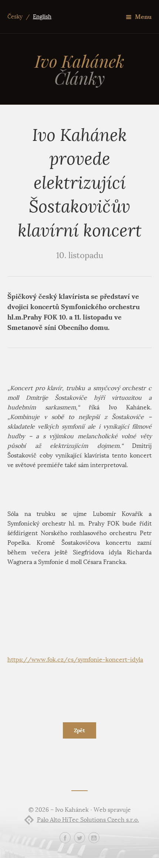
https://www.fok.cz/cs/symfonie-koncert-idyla (75, 659)
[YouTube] (93, 837)
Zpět (79, 730)
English (42, 16)
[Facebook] (65, 837)
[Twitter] (79, 837)
